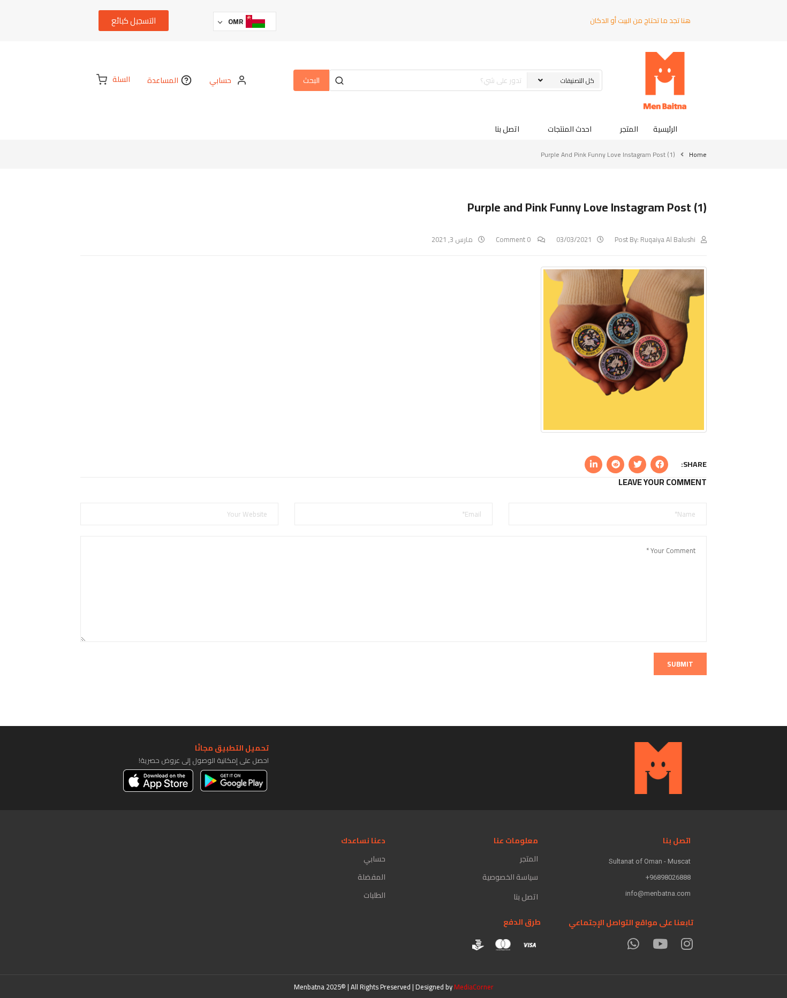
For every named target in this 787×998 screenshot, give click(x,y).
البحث (311, 80)
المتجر (529, 859)
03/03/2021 (574, 239)
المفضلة (371, 877)
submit (680, 663)
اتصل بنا (525, 897)
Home (698, 154)
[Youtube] (660, 943)
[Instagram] (686, 943)
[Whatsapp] (633, 943)
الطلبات (374, 895)
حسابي (374, 859)
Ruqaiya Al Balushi (667, 239)
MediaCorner (474, 986)
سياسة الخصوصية (510, 877)
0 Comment (514, 239)
